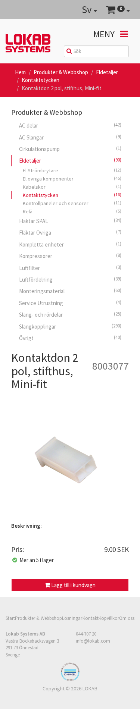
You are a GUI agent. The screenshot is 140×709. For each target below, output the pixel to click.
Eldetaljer (107, 72)
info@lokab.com (93, 641)
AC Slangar (70, 137)
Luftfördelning (70, 279)
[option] (70, 458)
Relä (72, 211)
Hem (20, 72)
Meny (104, 34)
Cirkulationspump (70, 149)
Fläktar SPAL (70, 221)
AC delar (70, 125)
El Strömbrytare (72, 170)
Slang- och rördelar (70, 314)
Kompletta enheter (70, 244)
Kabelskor (72, 186)
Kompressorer (70, 256)
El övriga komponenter (72, 178)
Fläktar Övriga (70, 232)
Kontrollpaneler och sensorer (72, 203)
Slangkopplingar (70, 326)
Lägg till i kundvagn (73, 585)
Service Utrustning (70, 303)
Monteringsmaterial (70, 291)
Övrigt (70, 338)
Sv (88, 9)
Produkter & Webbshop (61, 72)
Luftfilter (70, 268)
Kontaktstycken (40, 80)
